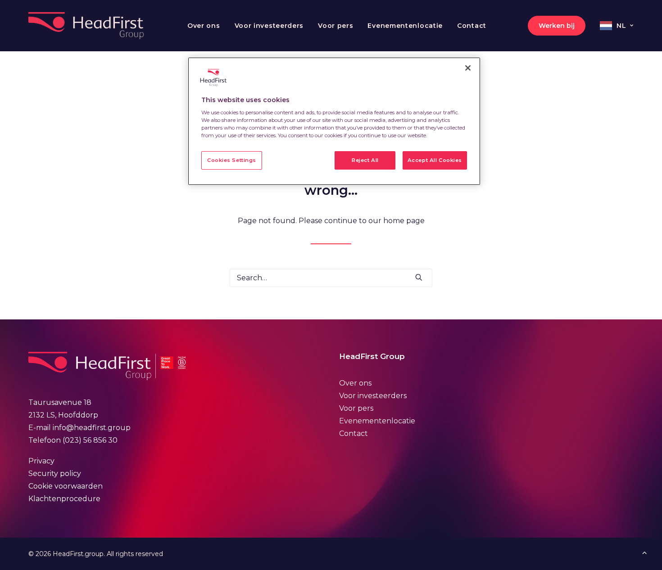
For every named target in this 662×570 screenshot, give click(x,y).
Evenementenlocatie (405, 26)
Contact (471, 26)
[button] (419, 277)
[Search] (331, 278)
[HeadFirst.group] (87, 25)
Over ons (203, 26)
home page (404, 220)
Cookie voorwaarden (65, 486)
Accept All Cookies (435, 160)
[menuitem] (204, 25)
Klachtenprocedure (64, 498)
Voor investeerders (269, 26)
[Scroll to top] (644, 552)
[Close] (468, 68)
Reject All (365, 160)
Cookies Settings (231, 160)
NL (621, 26)
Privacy (41, 461)
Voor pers (335, 26)
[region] (334, 121)
